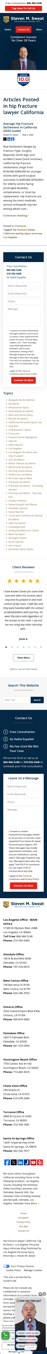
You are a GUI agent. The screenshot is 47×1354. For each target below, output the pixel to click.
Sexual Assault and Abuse (22, 504)
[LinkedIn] (20, 1162)
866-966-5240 (24, 936)
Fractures (20, 225)
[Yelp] (40, 1162)
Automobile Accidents (20, 411)
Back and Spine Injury (20, 414)
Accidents (13, 403)
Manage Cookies (33, 1270)
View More (23, 657)
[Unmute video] (30, 1320)
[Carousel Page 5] (29, 647)
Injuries (12, 440)
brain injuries (16, 541)
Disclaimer (23, 1217)
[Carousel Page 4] (23, 647)
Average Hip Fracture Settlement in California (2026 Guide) (20, 127)
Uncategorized (16, 526)
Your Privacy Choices (22, 1266)
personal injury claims (20, 549)
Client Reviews (23, 567)
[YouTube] (33, 1162)
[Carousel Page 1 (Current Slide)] (6, 647)
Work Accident (16, 534)
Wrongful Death (17, 538)
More (39, 29)
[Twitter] (14, 1162)
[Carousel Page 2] (12, 647)
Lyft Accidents (16, 459)
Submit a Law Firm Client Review (23, 669)
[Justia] (27, 1162)
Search (37, 700)
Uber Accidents (17, 523)
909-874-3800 (21, 1019)
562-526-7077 (21, 1151)
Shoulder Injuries (18, 508)
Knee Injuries (15, 444)
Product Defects (17, 500)
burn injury (14, 545)
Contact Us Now (23, 380)
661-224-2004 (21, 1045)
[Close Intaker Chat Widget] (44, 1294)
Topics (8, 393)
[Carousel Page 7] (41, 647)
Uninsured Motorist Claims (23, 530)
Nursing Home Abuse (20, 470)
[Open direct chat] (40, 1294)
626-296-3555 (21, 993)
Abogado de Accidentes (21, 399)
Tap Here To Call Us (23, 8)
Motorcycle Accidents (20, 467)
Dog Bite (13, 426)
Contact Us (23, 29)
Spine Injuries (16, 511)
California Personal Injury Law (25, 422)
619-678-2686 (21, 1098)
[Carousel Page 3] (18, 647)
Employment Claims (19, 429)
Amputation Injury (18, 407)
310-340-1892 (21, 1124)
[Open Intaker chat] (19, 1352)
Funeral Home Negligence (22, 437)
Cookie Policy (13, 1270)
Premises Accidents (19, 482)
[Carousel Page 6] (35, 647)
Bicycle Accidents (18, 418)
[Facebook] (7, 1162)
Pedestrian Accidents (20, 474)
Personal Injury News (20, 478)
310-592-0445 (21, 940)
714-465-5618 (21, 1072)
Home (8, 29)
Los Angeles (15, 448)
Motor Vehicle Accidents (22, 463)
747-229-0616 (21, 967)
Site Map (23, 1226)
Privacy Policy (30, 374)
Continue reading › (16, 215)
